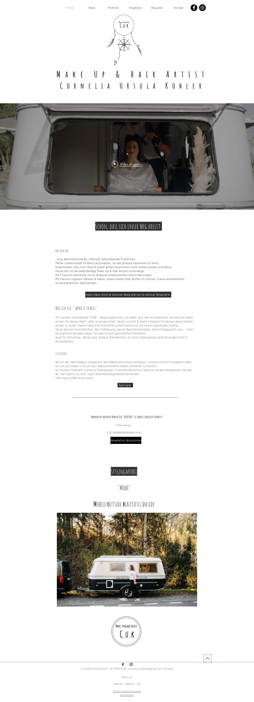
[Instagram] (202, 7)
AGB (138, 684)
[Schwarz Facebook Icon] (123, 664)
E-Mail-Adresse (123, 425)
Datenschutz (130, 684)
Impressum (118, 684)
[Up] (208, 658)
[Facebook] (194, 7)
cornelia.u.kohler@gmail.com (145, 668)
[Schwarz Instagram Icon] (131, 664)
